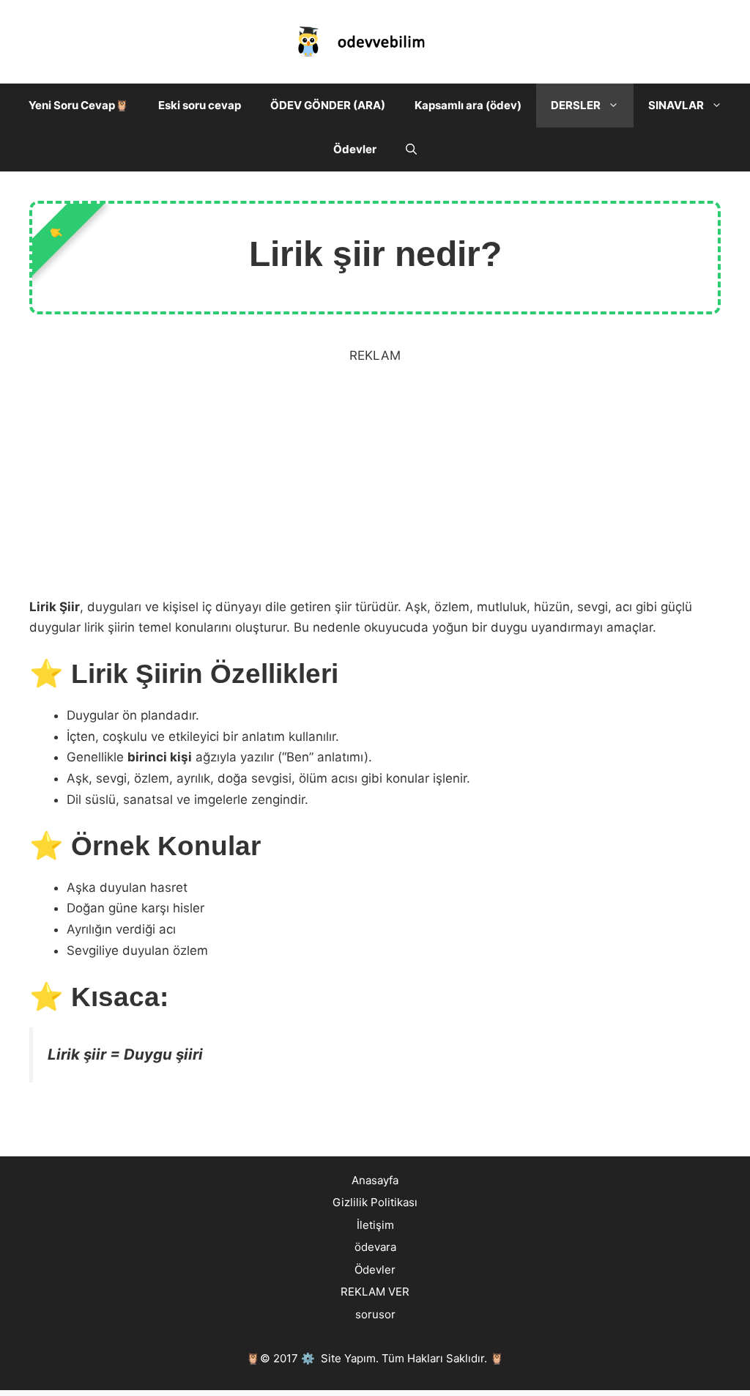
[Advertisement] (375, 488)
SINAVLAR (676, 105)
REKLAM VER (375, 1292)
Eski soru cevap (199, 105)
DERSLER (576, 105)
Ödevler (354, 149)
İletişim (375, 1225)
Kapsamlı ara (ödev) (468, 105)
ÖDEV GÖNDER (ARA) (327, 105)
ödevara (375, 1247)
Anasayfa (375, 1180)
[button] (617, 106)
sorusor (375, 1314)
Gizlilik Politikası (375, 1202)
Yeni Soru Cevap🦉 (79, 105)
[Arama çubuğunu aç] (411, 149)
